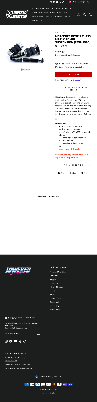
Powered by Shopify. (48, 393)
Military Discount (56, 287)
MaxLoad (60, 32)
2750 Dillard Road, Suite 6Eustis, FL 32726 (15, 359)
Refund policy (55, 302)
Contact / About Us (56, 16)
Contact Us (54, 276)
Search (52, 294)
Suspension (62, 8)
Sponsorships (55, 306)
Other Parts (51, 12)
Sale (64, 12)
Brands (36, 20)
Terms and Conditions (58, 272)
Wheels (36, 12)
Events (52, 291)
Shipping (58, 55)
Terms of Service (56, 298)
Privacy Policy (55, 310)
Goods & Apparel (42, 8)
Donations (54, 283)
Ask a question (73, 165)
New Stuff (37, 16)
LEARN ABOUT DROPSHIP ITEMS (74, 89)
